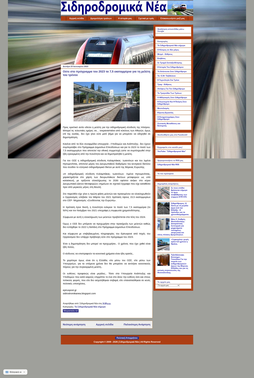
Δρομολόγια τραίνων (101, 18)
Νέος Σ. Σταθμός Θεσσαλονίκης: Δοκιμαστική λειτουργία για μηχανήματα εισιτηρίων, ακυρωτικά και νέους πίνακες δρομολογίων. (171, 227)
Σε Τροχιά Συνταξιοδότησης (169, 63)
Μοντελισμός (163, 108)
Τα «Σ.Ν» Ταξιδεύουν (166, 76)
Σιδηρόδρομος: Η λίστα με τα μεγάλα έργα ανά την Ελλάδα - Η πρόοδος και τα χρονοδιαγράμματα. (180, 208)
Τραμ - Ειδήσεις (164, 84)
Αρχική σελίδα (76, 18)
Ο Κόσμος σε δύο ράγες (168, 50)
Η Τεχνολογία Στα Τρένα (168, 80)
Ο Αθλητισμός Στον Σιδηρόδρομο (172, 97)
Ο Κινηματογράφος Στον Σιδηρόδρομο (168, 118)
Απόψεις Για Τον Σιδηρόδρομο (171, 89)
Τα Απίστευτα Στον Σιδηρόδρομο (172, 71)
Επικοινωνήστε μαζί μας (172, 18)
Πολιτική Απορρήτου (127, 338)
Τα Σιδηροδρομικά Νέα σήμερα (90, 307)
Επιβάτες (161, 58)
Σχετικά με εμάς (146, 18)
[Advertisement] (106, 43)
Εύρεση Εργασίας (165, 113)
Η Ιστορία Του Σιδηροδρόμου (170, 67)
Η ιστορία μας (125, 18)
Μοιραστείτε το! (71, 311)
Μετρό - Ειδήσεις (165, 54)
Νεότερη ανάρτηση (74, 324)
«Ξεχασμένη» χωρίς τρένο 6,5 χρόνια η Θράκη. (180, 241)
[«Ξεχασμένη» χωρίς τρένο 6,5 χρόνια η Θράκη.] (163, 250)
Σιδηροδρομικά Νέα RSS (168, 164)
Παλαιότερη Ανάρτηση (137, 324)
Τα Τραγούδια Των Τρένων (169, 93)
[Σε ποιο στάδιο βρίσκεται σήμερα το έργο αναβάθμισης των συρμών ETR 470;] (163, 198)
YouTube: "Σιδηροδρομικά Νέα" (171, 151)
